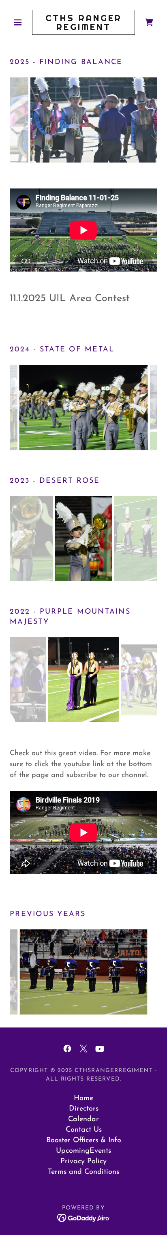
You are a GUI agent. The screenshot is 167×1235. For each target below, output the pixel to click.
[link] (83, 22)
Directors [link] (83, 1109)
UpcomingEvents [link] (83, 1151)
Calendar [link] (83, 1119)
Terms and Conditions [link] (83, 1172)
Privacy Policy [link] (83, 1161)
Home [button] (83, 1098)
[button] (21, 22)
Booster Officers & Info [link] (83, 1140)
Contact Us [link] (84, 1130)
